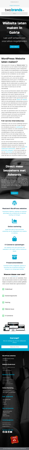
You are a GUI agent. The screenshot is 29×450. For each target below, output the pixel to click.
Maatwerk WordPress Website (8, 358)
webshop (24, 99)
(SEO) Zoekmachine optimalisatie (9, 392)
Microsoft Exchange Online (8, 383)
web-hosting (9, 152)
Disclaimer (5, 414)
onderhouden (19, 127)
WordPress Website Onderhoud (9, 367)
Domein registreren (6, 382)
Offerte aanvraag (6, 415)
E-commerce (5, 360)
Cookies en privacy (6, 412)
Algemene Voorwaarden (7, 411)
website (19, 99)
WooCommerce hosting (7, 379)
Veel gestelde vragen (7, 399)
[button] (3, 432)
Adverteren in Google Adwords (8, 390)
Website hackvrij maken (7, 370)
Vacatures (5, 404)
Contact (4, 402)
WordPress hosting (6, 377)
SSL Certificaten (6, 380)
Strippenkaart (5, 368)
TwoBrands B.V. (23, 448)
